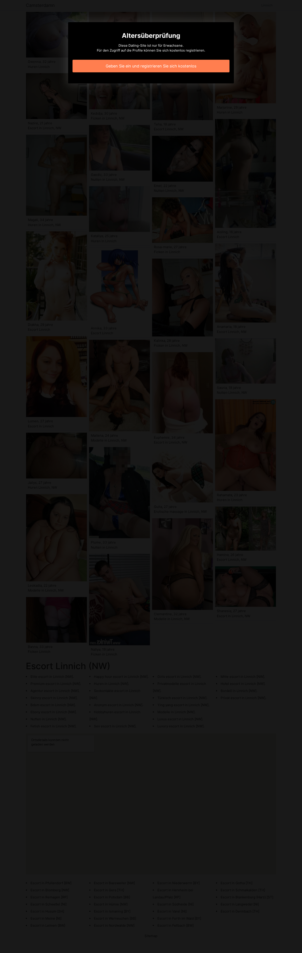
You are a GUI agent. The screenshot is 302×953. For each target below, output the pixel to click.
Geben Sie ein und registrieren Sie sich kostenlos (151, 66)
